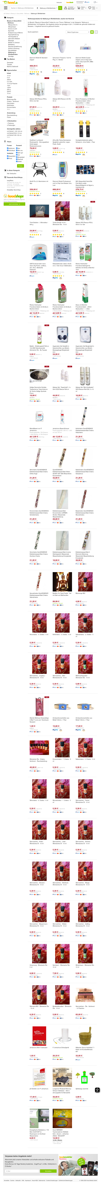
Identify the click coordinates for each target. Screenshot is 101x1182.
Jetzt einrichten (14, 204)
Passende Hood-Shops (14, 177)
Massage (11, 40)
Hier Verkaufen (11, 173)
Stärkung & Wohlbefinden (13, 53)
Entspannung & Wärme (15, 33)
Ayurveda (11, 31)
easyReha (10, 180)
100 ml (59, 432)
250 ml (65, 430)
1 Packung (88, 105)
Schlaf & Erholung (13, 48)
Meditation (11, 44)
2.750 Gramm (43, 434)
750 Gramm (44, 432)
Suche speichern (33, 32)
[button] (95, 2)
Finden (20, 166)
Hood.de (10, 2)
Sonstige (11, 56)
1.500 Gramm (34, 434)
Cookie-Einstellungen (52, 1180)
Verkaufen (59, 2)
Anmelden (48, 1171)
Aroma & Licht (12, 29)
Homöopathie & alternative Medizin (14, 38)
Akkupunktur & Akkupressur (12, 26)
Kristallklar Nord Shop (14, 190)
